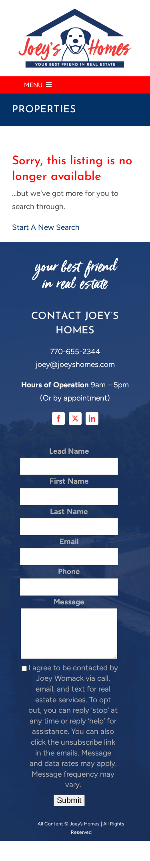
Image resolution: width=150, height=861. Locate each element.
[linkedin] (92, 418)
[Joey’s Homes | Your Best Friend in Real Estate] (75, 11)
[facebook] (58, 418)
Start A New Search (46, 227)
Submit (69, 800)
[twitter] (75, 418)
